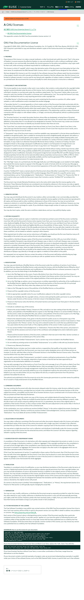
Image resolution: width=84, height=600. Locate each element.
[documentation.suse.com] (3, 12)
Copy (78, 532)
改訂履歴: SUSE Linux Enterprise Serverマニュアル (20, 29)
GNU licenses (50, 12)
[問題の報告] (78, 26)
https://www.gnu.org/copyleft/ (24, 512)
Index (7, 12)
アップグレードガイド (39, 12)
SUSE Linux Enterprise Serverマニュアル (21, 12)
